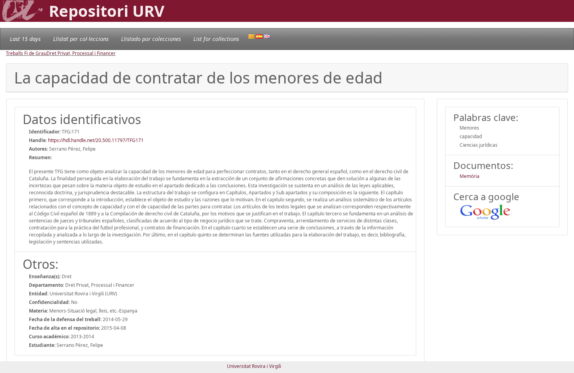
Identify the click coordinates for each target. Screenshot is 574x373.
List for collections (216, 39)
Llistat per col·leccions (81, 39)
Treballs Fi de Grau (26, 53)
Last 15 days (25, 39)
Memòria (470, 176)
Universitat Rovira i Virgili (254, 366)
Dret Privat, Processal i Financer (81, 53)
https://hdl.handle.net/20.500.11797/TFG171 (96, 140)
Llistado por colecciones (151, 39)
